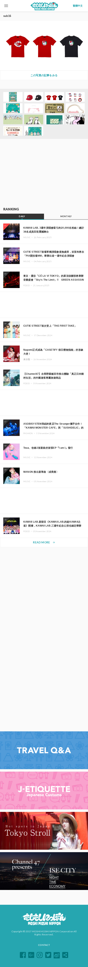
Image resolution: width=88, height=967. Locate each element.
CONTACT (44, 944)
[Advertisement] (44, 173)
